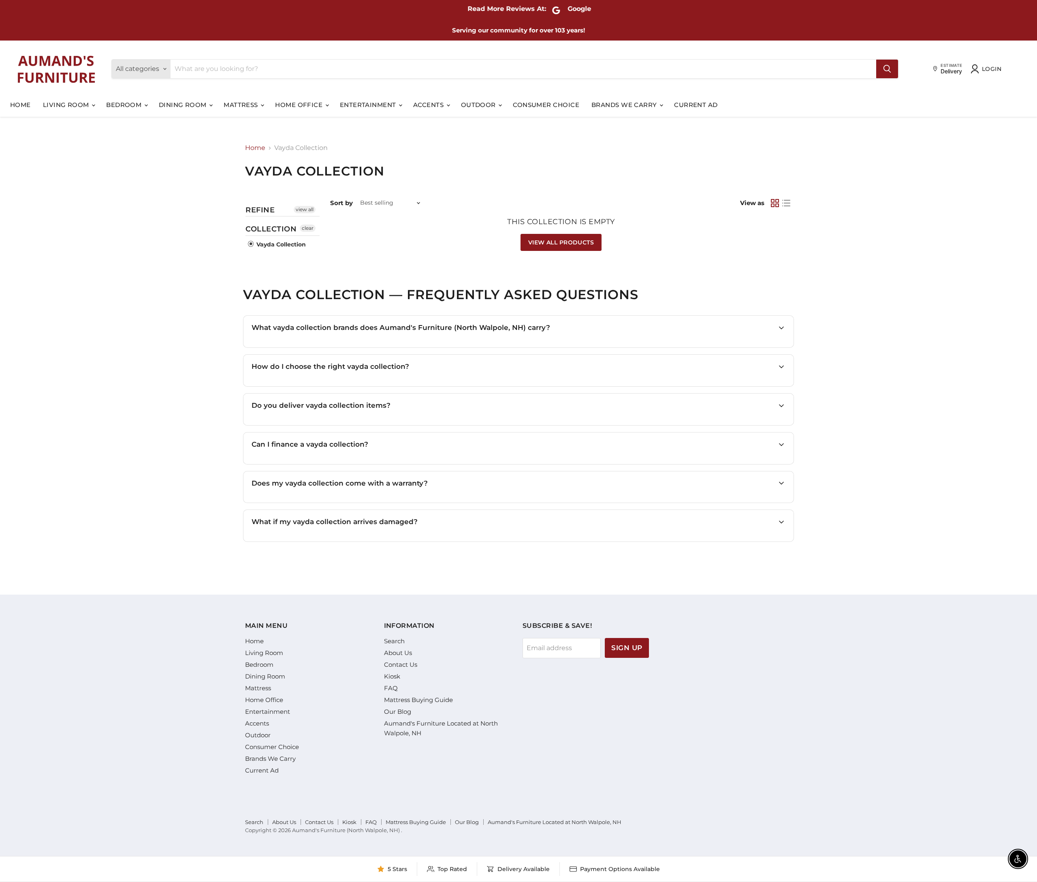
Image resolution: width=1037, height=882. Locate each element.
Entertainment (369, 105)
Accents (429, 105)
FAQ (391, 688)
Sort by (341, 202)
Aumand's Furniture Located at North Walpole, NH (554, 822)
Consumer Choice (546, 105)
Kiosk (392, 676)
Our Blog (397, 711)
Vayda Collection (280, 244)
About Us (398, 653)
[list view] (786, 203)
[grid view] (775, 203)
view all (305, 209)
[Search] (887, 69)
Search (394, 641)
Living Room (67, 105)
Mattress (242, 105)
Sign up (626, 648)
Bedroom (124, 105)
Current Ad (696, 105)
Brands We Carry (625, 105)
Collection (271, 229)
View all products (561, 242)
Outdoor (479, 105)
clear (308, 228)
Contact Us (400, 664)
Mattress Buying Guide (418, 700)
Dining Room (183, 105)
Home (20, 105)
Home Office (299, 105)
